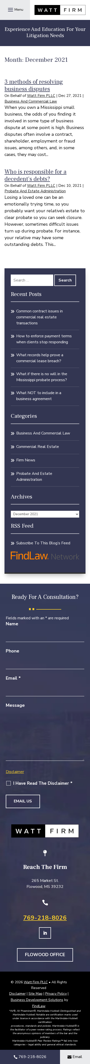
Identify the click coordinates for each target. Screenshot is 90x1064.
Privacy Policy (56, 993)
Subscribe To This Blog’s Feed (43, 543)
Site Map (35, 993)
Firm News (25, 460)
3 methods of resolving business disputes (33, 85)
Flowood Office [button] (45, 955)
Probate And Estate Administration (35, 191)
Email (13, 678)
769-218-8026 (45, 918)
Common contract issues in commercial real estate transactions (39, 317)
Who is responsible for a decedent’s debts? (35, 175)
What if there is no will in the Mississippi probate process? (41, 377)
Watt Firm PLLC (41, 95)
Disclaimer (15, 772)
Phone (12, 651)
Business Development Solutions (37, 999)
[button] (14, 9)
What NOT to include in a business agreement (38, 396)
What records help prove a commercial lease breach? (39, 358)
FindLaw (39, 1006)
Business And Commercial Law (30, 101)
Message (15, 705)
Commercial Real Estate (37, 446)
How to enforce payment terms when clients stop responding (44, 339)
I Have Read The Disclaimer (42, 783)
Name (12, 624)
